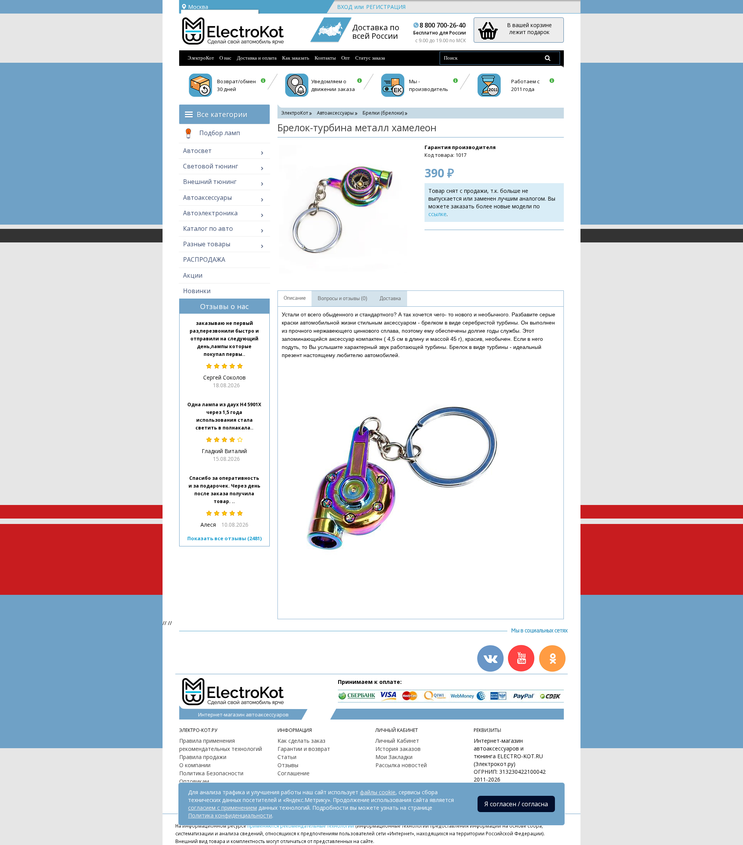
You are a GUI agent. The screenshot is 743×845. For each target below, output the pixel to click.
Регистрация (386, 6)
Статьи (286, 757)
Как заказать (295, 58)
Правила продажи (202, 757)
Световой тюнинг (210, 166)
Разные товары (206, 244)
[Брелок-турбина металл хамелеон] (343, 209)
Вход (344, 6)
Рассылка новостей (401, 765)
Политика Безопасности (211, 773)
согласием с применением (222, 807)
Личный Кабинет (397, 740)
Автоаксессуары (207, 197)
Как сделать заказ (301, 740)
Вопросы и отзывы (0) (342, 298)
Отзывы (287, 765)
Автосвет (197, 150)
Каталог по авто (208, 228)
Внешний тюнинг (209, 181)
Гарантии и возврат (303, 748)
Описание (295, 298)
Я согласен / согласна (516, 804)
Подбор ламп (219, 133)
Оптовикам (194, 781)
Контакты (325, 58)
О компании (195, 765)
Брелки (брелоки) (383, 113)
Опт (345, 58)
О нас (225, 58)
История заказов (398, 748)
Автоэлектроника (210, 213)
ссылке (437, 214)
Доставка (390, 298)
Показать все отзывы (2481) (224, 538)
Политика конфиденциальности (230, 815)
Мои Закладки (394, 757)
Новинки (197, 291)
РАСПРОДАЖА (204, 259)
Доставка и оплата (257, 58)
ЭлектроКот (201, 58)
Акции (192, 275)
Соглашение (293, 773)
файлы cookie (377, 792)
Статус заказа (370, 58)
